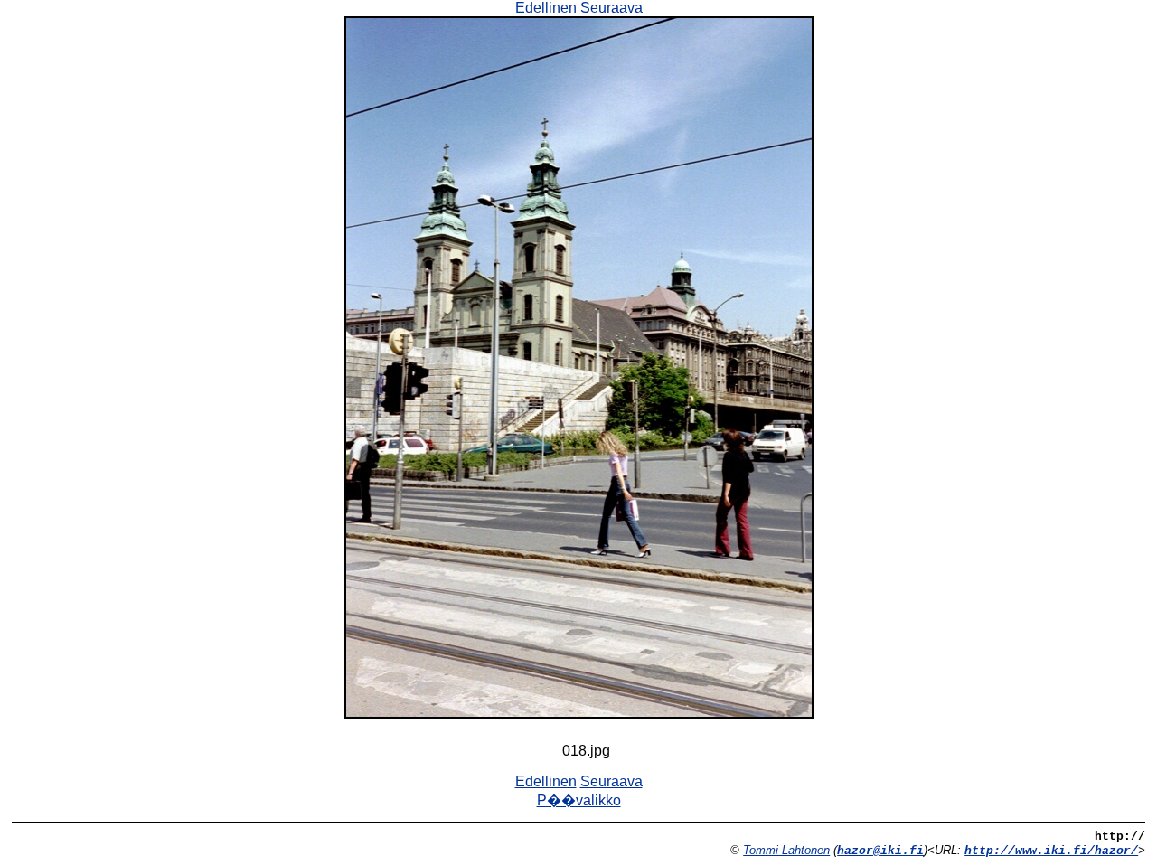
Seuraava (611, 7)
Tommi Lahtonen (786, 850)
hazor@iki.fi (880, 851)
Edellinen (546, 7)
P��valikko (579, 800)
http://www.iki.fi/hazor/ (1051, 851)
